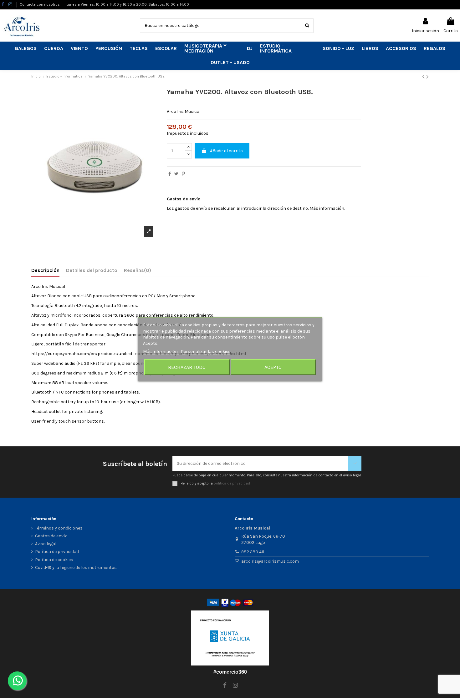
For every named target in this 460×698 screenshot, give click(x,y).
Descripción (45, 270)
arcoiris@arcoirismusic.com (270, 561)
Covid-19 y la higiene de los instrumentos (76, 567)
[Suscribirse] (354, 463)
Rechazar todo (187, 367)
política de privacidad (232, 483)
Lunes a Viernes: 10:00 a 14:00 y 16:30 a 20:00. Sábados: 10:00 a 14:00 (127, 4)
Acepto (273, 367)
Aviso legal (45, 543)
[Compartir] (169, 174)
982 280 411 (252, 552)
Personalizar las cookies (206, 351)
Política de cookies (54, 559)
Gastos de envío (51, 536)
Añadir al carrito (226, 150)
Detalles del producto (91, 270)
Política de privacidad (57, 551)
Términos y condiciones (59, 528)
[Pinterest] (183, 174)
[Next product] (427, 76)
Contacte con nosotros (40, 4)
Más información (161, 351)
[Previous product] (424, 76)
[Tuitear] (176, 174)
